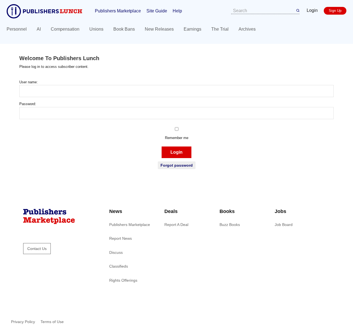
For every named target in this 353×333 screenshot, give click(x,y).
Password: (27, 104)
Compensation (65, 29)
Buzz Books (230, 224)
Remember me (176, 138)
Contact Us (37, 248)
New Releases (159, 29)
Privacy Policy (23, 321)
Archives (247, 29)
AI (39, 29)
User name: (28, 82)
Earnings (192, 29)
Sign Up (335, 11)
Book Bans (124, 29)
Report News (120, 238)
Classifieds (118, 266)
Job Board (284, 224)
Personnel (17, 29)
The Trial (220, 29)
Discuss (116, 252)
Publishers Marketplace (118, 11)
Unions (96, 29)
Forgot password (177, 165)
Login (312, 10)
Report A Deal (176, 224)
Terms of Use (52, 321)
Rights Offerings (123, 280)
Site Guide (156, 11)
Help (177, 11)
